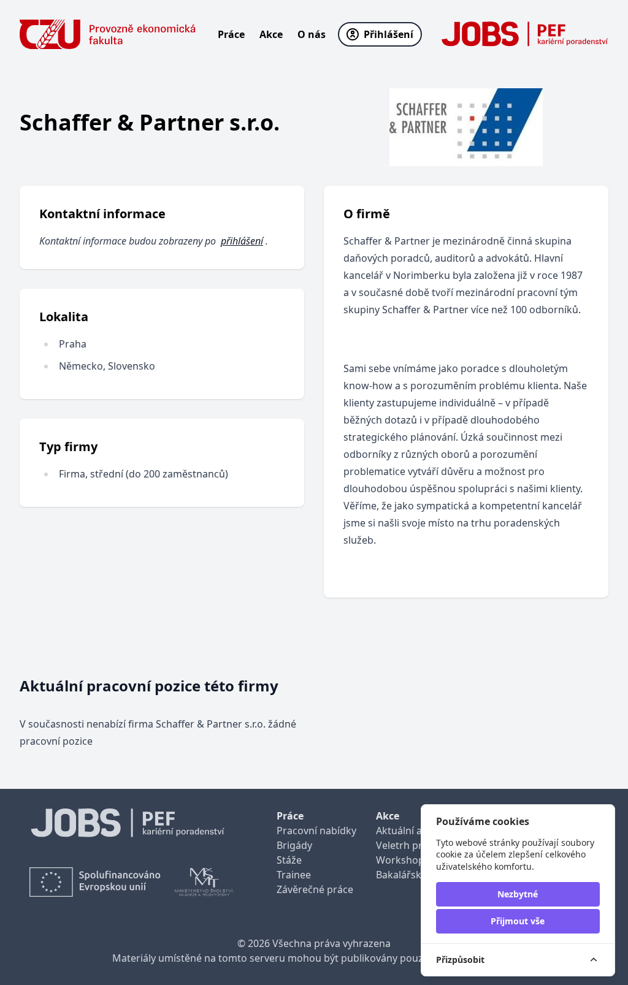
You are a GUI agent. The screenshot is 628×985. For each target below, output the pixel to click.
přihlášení (242, 241)
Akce (271, 34)
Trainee (294, 874)
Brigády (294, 845)
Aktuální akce (407, 830)
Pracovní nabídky (316, 830)
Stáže (289, 860)
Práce (231, 34)
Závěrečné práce (315, 889)
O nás (311, 34)
